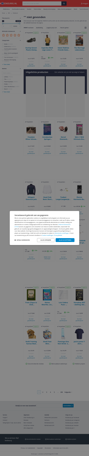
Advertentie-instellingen (61, 233)
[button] (22, 240)
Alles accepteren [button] (65, 240)
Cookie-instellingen (47, 235)
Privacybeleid (58, 235)
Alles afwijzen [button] (46, 240)
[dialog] (44, 228)
